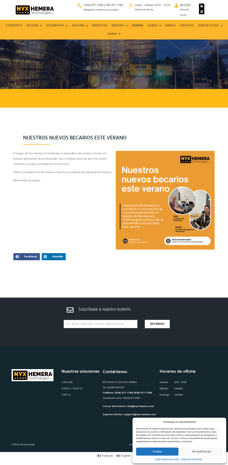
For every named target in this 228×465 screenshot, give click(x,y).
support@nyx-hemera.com (140, 415)
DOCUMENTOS (55, 25)
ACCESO (185, 5)
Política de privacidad (191, 459)
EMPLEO (170, 25)
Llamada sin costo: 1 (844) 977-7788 (121, 398)
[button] (26, 256)
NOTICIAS (32, 25)
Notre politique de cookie (167, 459)
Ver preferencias (201, 451)
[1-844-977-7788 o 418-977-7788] (80, 5)
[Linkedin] (201, 11)
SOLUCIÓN (78, 25)
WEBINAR (137, 25)
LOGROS (152, 25)
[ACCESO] (176, 5)
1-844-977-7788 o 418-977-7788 (103, 5)
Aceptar (157, 451)
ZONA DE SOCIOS (208, 25)
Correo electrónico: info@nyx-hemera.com (128, 406)
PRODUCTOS (99, 25)
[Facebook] (201, 6)
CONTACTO (187, 25)
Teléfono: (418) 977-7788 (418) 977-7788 (127, 393)
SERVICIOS (118, 25)
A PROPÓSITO (14, 25)
